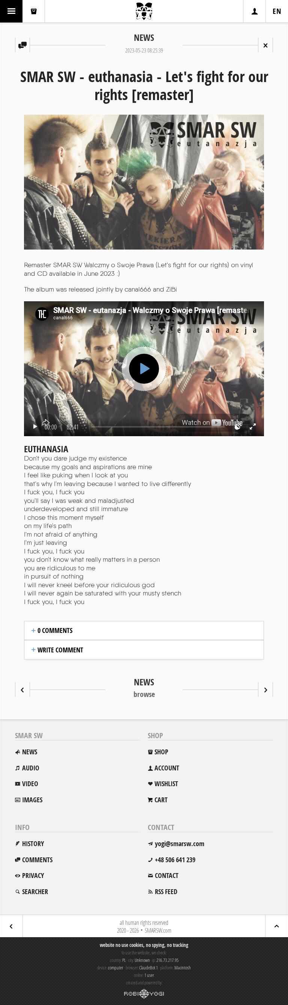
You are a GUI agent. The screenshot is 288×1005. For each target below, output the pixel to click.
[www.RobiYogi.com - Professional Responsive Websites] (144, 993)
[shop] (33, 11)
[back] (11, 926)
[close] (265, 44)
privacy (33, 875)
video (30, 783)
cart (161, 800)
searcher (35, 891)
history (33, 843)
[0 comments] (22, 44)
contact (166, 875)
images (32, 800)
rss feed (166, 891)
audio (30, 768)
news (29, 752)
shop (161, 752)
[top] (277, 926)
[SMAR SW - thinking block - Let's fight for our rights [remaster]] (22, 689)
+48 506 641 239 (175, 859)
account (166, 768)
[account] (254, 11)
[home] (144, 11)
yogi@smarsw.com (179, 843)
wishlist (166, 783)
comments (37, 859)
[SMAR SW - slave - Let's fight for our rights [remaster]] (265, 689)
